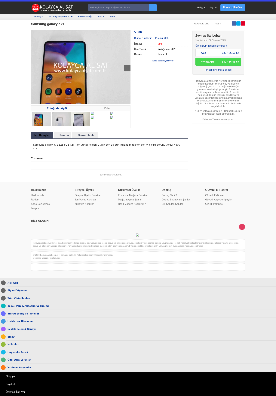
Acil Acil (13, 282)
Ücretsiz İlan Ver (232, 7)
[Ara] (153, 7)
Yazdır (217, 23)
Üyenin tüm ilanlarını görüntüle (211, 46)
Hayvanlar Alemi (18, 352)
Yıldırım (148, 38)
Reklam (35, 199)
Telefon (101, 16)
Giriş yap (201, 7)
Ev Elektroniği (85, 16)
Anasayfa (38, 16)
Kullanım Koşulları (84, 204)
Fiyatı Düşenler (17, 290)
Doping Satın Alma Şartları (176, 199)
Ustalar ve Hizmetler (20, 321)
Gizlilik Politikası (214, 204)
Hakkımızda (37, 195)
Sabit (112, 16)
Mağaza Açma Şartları (130, 199)
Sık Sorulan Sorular (172, 204)
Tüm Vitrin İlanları (19, 298)
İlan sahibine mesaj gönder (218, 70)
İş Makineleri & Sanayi (22, 328)
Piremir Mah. (162, 38)
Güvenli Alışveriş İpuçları (218, 199)
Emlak (11, 336)
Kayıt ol (213, 7)
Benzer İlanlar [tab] (86, 135)
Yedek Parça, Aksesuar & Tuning (28, 305)
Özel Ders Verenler (19, 359)
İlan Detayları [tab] (42, 135)
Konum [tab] (64, 135)
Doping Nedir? (169, 195)
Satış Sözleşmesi (40, 204)
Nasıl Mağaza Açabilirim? (132, 204)
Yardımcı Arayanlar (19, 367)
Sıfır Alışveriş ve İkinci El (61, 16)
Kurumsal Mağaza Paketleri (133, 195)
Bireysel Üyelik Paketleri (88, 195)
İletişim (35, 208)
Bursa (137, 38)
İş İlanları (13, 344)
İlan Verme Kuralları (85, 199)
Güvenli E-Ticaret (214, 195)
